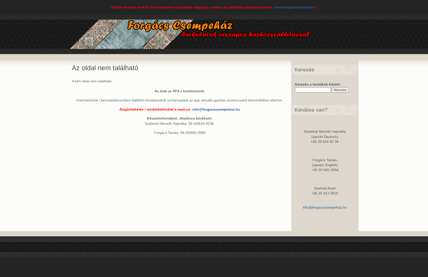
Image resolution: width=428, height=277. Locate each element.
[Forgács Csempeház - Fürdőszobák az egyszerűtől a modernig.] (200, 44)
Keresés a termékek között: (318, 84)
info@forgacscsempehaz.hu (216, 109)
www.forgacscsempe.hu (294, 7)
